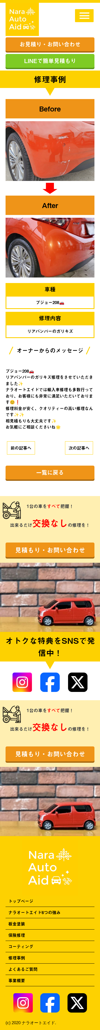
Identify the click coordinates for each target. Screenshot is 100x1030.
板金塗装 (16, 923)
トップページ (20, 901)
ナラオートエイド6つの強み (34, 912)
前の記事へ (21, 448)
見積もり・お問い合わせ (50, 550)
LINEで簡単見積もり (50, 60)
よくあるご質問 (23, 969)
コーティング (20, 946)
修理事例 (16, 957)
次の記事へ (79, 448)
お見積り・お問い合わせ (50, 44)
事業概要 (16, 980)
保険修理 (16, 935)
